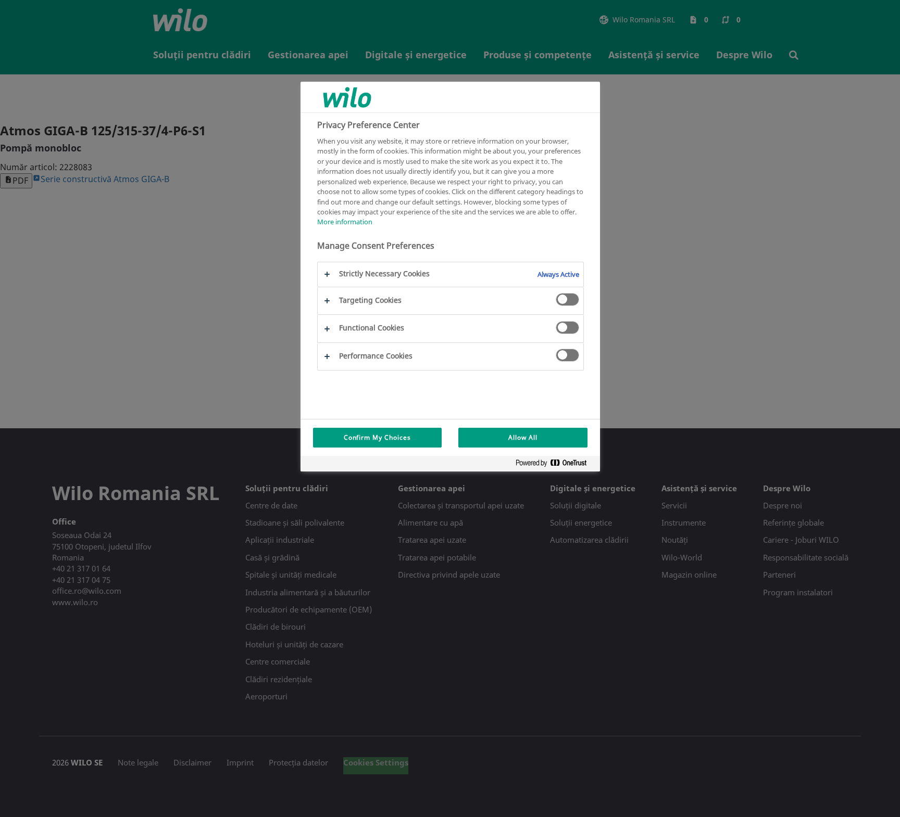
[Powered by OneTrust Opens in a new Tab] (555, 464)
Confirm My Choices (377, 437)
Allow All (523, 437)
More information (344, 222)
